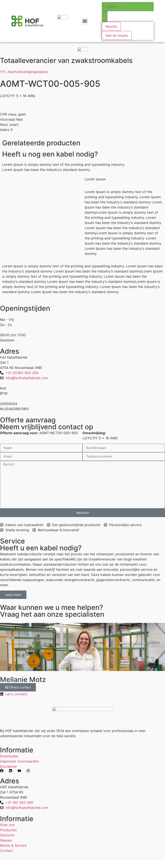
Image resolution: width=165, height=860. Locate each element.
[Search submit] (104, 16)
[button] (84, 21)
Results (111, 26)
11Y (2, 72)
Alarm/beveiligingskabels (27, 72)
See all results (116, 35)
